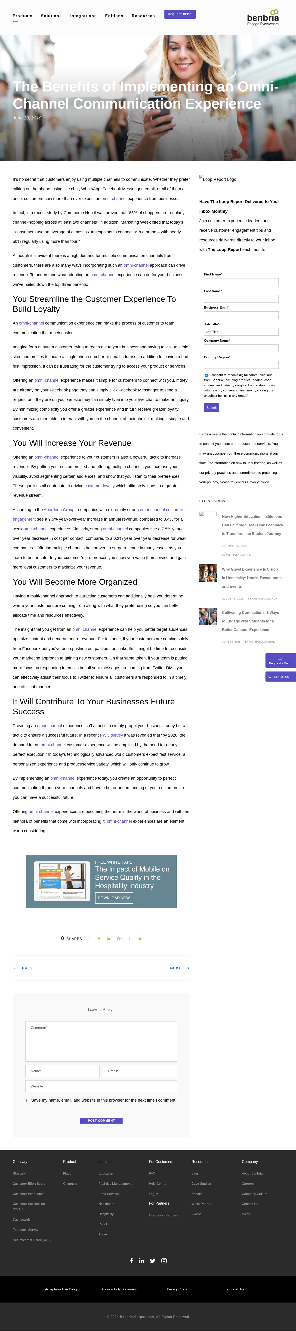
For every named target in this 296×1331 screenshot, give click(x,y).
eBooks (196, 1194)
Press (246, 1214)
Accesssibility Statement (119, 1289)
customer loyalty (100, 486)
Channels (70, 1183)
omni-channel (114, 198)
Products (23, 16)
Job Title (211, 324)
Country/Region (217, 357)
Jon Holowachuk (238, 555)
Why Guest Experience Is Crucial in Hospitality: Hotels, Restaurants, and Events (252, 577)
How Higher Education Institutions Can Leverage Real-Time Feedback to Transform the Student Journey (252, 525)
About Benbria (252, 1173)
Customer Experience (28, 1194)
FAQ (152, 1173)
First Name (213, 274)
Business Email (216, 307)
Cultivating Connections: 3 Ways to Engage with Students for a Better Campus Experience (250, 621)
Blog (194, 1173)
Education (106, 1173)
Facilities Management (115, 1183)
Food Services (109, 1194)
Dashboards (22, 1219)
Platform (69, 1173)
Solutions (51, 16)
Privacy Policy (177, 1289)
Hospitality (106, 1214)
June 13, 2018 (27, 118)
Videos (196, 1214)
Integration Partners (163, 1215)
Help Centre (157, 1183)
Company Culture (255, 1194)
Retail (103, 1224)
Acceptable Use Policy (61, 1289)
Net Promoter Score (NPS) (32, 1240)
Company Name (217, 340)
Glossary (19, 1173)
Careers (248, 1183)
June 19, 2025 (231, 641)
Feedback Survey (25, 1229)
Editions (114, 16)
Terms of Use (234, 1289)
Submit (212, 407)
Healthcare (106, 1204)
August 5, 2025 (232, 598)
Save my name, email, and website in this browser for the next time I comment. (103, 1100)
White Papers (201, 1204)
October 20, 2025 (234, 545)
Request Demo (180, 14)
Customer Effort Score (29, 1183)
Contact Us (250, 1204)
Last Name (213, 291)
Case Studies (201, 1183)
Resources (143, 16)
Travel (103, 1234)
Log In (153, 1194)
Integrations (83, 16)
